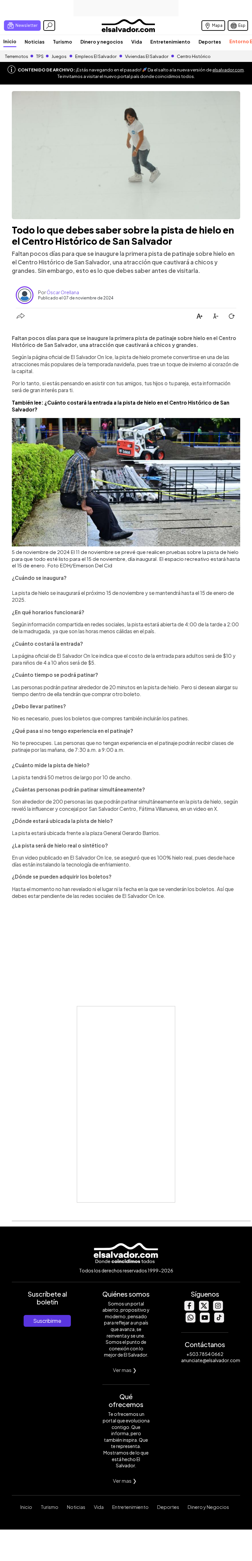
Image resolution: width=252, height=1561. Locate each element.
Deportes (210, 42)
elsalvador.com (228, 69)
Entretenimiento (170, 42)
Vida (136, 42)
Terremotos (16, 56)
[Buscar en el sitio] (49, 25)
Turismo (62, 42)
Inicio (9, 41)
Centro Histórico (194, 56)
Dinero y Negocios (208, 1507)
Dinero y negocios (101, 42)
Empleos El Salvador (95, 56)
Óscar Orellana (63, 292)
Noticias (35, 42)
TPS (40, 56)
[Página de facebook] (189, 1309)
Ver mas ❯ (125, 1370)
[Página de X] (203, 1309)
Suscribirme (47, 1320)
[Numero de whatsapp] (190, 1321)
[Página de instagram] (218, 1309)
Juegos (59, 56)
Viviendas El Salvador (146, 56)
